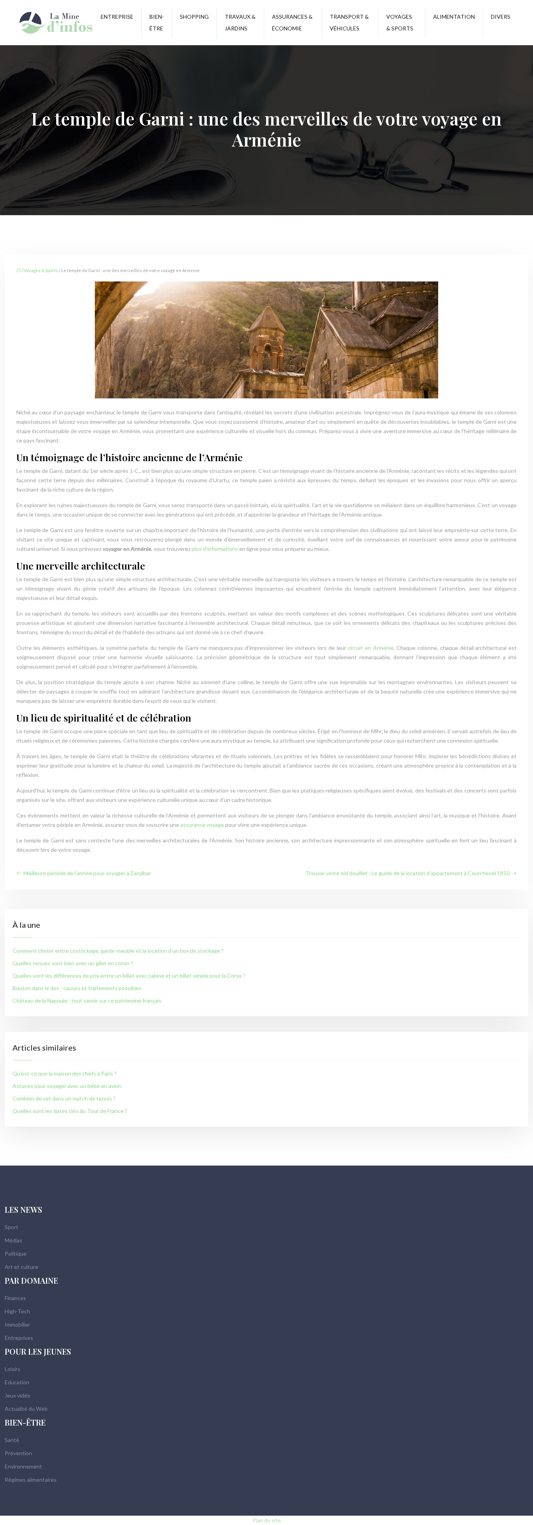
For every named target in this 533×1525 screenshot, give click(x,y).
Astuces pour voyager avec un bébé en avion (66, 1086)
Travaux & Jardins (240, 22)
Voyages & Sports (399, 22)
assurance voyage (202, 824)
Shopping (194, 16)
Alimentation (454, 16)
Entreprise (117, 16)
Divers (500, 16)
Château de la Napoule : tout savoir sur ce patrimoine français (87, 1000)
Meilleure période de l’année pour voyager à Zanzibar (87, 873)
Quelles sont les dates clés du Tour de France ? (69, 1110)
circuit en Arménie (370, 647)
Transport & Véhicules (349, 22)
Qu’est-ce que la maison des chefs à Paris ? (64, 1073)
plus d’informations (215, 548)
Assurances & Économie (292, 22)
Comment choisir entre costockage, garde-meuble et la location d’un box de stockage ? (118, 950)
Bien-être (156, 22)
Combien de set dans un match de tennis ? (63, 1098)
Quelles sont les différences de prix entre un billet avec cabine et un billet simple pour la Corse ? (128, 975)
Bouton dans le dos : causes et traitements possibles (77, 988)
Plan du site (266, 1520)
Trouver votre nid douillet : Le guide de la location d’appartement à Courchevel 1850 (408, 873)
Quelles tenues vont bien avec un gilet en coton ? (72, 963)
